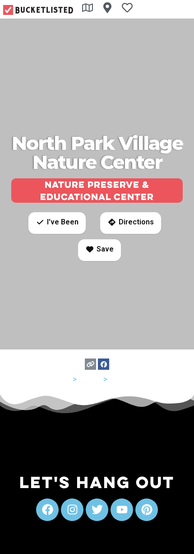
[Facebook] (103, 364)
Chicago (124, 379)
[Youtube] (122, 509)
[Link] (90, 364)
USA (63, 379)
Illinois (90, 379)
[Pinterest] (146, 509)
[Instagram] (72, 509)
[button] (57, 223)
